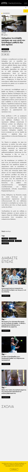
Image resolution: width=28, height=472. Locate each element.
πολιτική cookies (18, 466)
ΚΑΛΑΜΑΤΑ (4, 238)
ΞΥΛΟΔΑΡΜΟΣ (13, 238)
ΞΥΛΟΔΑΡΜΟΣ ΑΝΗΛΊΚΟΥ (7, 240)
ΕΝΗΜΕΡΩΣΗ (5, 49)
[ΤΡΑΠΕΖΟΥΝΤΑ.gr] (12, 3)
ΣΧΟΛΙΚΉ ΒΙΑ (5, 243)
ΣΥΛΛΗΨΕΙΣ (18, 240)
